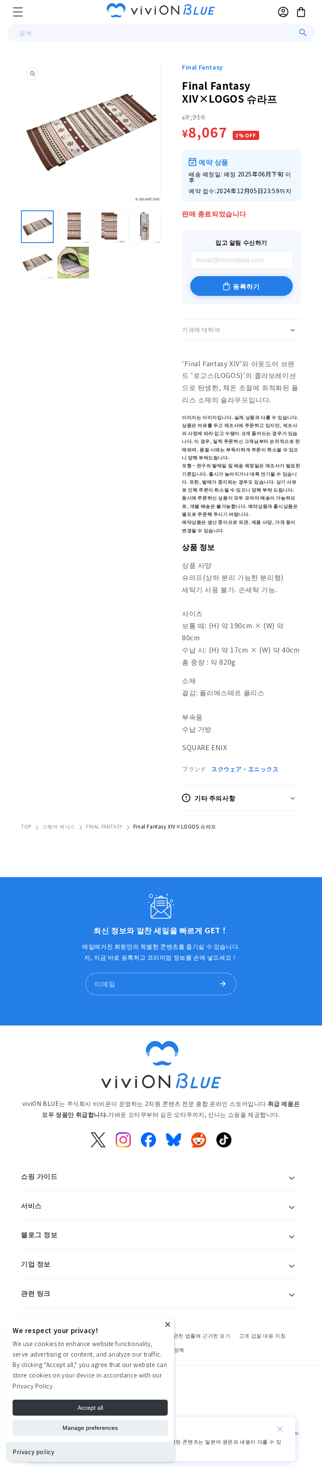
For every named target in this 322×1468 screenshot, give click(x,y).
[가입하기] (222, 984)
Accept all (90, 1407)
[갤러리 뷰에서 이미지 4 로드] (145, 226)
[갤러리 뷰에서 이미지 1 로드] (37, 226)
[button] (17, 12)
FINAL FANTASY (104, 826)
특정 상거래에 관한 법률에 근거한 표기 (184, 1335)
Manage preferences (90, 1427)
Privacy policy (33, 1451)
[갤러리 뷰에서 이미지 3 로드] (109, 226)
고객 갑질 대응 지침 (262, 1335)
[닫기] (280, 1429)
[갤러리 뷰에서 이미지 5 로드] (37, 262)
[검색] (303, 33)
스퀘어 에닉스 (58, 826)
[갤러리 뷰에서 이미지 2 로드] (73, 226)
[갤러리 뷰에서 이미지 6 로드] (73, 262)
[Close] (167, 1324)
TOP (26, 826)
